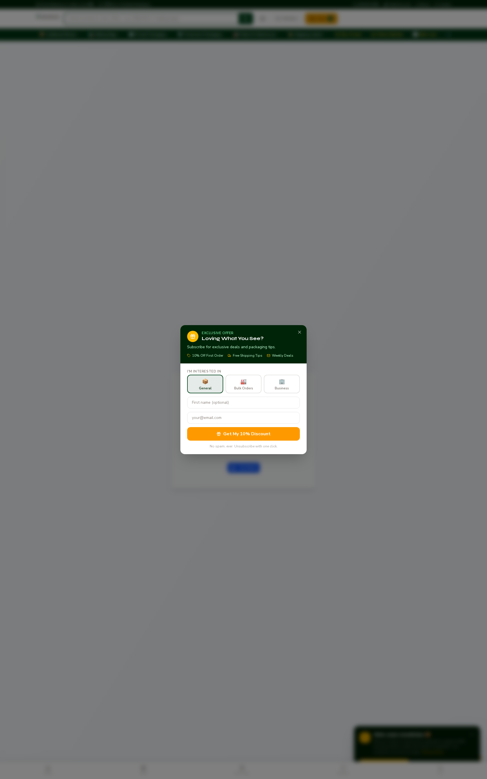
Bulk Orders (243, 384)
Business (282, 384)
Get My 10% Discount (247, 434)
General (205, 384)
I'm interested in (204, 371)
